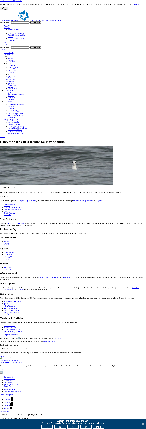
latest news (20, 223)
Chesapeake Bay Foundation (27, 201)
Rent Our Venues (13, 110)
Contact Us (11, 40)
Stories (6, 42)
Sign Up (2, 356)
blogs (9, 223)
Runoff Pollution (13, 67)
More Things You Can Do (16, 115)
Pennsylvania (12, 85)
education (76, 201)
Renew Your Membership (16, 126)
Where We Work (9, 81)
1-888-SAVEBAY (6, 362)
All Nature (11, 62)
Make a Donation (13, 122)
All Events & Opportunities (16, 105)
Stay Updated (12, 117)
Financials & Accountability (16, 35)
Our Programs (8, 92)
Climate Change (13, 69)
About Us (7, 28)
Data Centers (12, 65)
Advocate (11, 108)
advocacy (83, 201)
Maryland (11, 83)
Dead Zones (12, 71)
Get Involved (8, 103)
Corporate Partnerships (15, 131)
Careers (10, 37)
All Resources (12, 78)
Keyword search (5, 22)
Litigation (11, 99)
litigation (99, 201)
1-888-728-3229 (17, 362)
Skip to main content (6, 1)
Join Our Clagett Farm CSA (17, 114)
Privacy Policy (135, 4)
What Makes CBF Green (16, 38)
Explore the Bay (9, 54)
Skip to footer (17, 1)
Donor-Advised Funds (15, 130)
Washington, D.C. (13, 88)
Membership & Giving (11, 121)
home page (57, 338)
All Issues (11, 72)
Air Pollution (8, 254)
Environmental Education (16, 94)
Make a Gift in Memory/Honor (17, 128)
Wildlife (10, 58)
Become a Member (14, 124)
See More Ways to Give (15, 133)
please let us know (49, 341)
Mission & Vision (13, 29)
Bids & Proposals (9, 213)
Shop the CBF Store (14, 112)
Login (6, 44)
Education (135, 288)
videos (14, 223)
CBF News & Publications (16, 33)
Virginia (10, 87)
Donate (2, 49)
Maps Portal (11, 76)
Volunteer (11, 106)
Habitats (10, 60)
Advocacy (11, 96)
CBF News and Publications (13, 207)
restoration (90, 201)
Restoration (11, 97)
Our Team (11, 31)
